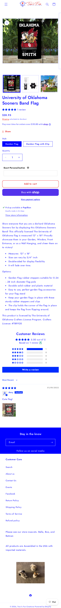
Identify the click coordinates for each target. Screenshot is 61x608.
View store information (16, 215)
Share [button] (8, 131)
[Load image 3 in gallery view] (49, 83)
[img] (9, 388)
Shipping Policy (13, 507)
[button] (6, 4)
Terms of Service (14, 513)
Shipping (5, 119)
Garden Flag (12, 144)
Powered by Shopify (43, 606)
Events (9, 487)
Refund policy (13, 520)
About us (10, 473)
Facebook (10, 493)
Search (9, 467)
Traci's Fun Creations (25, 606)
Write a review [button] (30, 369)
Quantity (6, 150)
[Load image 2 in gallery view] (30, 83)
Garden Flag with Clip (38, 144)
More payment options (30, 199)
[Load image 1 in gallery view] (11, 83)
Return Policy (12, 500)
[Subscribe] (52, 442)
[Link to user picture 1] (9, 410)
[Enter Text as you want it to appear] (28, 168)
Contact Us (11, 480)
